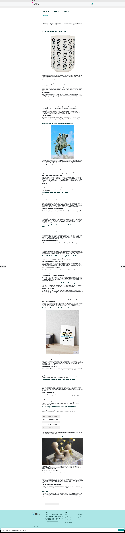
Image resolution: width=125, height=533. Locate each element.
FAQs (79, 519)
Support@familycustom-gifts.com (52, 521)
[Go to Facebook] (32, 0)
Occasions (59, 4)
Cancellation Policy (68, 522)
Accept (121, 530)
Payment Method (68, 519)
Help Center (71, 4)
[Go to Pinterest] (36, 0)
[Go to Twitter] (34, 0)
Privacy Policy (67, 516)
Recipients (52, 4)
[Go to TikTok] (35, 0)
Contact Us (80, 514)
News (3, 7)
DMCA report (80, 517)
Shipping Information (81, 516)
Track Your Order (80, 520)
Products (65, 4)
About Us (77, 4)
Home (47, 4)
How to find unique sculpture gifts (52, 503)
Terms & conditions (68, 517)
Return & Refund (68, 520)
